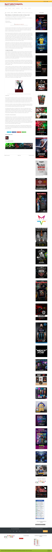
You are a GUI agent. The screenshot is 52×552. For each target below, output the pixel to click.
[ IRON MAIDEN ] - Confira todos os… (39, 517)
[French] (39, 481)
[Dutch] (45, 481)
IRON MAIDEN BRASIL (38, 502)
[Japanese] (8, 537)
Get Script (37, 518)
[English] (37, 481)
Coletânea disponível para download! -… (39, 508)
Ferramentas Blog (37, 483)
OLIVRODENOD (23, 16)
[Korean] (9, 537)
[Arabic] (11, 537)
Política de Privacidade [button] (29, 550)
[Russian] (5, 537)
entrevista (17, 16)
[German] (40, 481)
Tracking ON (42, 518)
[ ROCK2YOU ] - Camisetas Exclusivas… (39, 512)
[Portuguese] (6, 537)
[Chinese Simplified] (13, 537)
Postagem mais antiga (31, 155)
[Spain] (42, 481)
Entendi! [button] (49, 550)
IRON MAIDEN (20, 16)
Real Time (40, 518)
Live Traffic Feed (39, 500)
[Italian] (44, 481)
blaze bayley (14, 16)
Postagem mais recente (7, 155)
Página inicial (19, 155)
